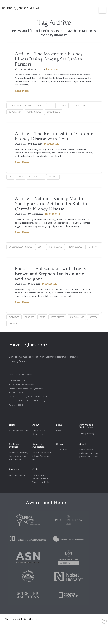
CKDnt (40, 105)
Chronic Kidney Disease (20, 105)
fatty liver (14, 317)
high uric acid (55, 247)
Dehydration (15, 112)
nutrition (93, 247)
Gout (20, 177)
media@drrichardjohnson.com (26, 374)
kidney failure (53, 112)
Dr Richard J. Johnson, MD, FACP (21, 8)
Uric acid (53, 177)
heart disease (57, 317)
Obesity (93, 317)
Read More (22, 90)
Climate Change (79, 105)
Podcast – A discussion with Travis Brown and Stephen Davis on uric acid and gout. (50, 273)
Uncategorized (54, 69)
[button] (102, 10)
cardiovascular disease (20, 247)
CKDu (51, 105)
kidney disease (34, 112)
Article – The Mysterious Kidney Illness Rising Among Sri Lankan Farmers (49, 59)
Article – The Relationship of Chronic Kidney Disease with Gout (54, 136)
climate (62, 105)
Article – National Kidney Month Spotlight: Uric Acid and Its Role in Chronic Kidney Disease (51, 203)
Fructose (29, 317)
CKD (10, 177)
